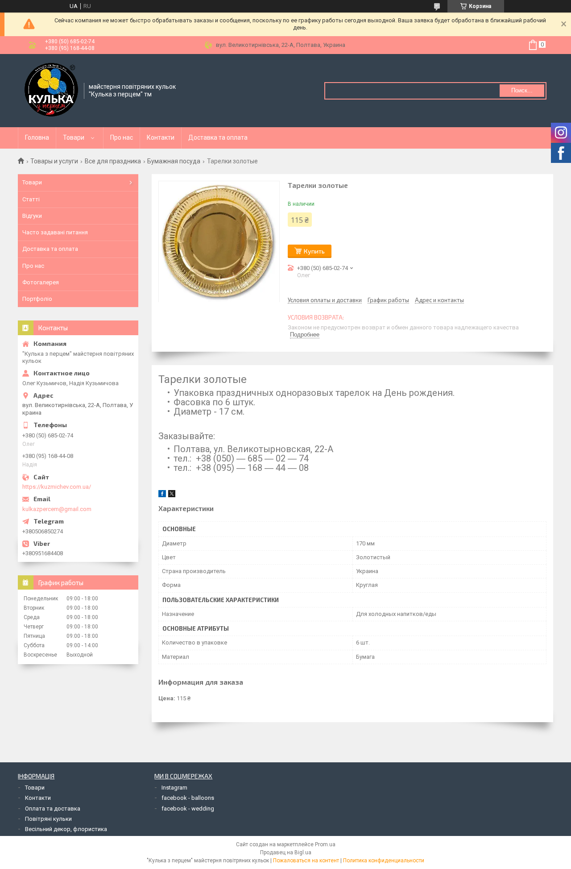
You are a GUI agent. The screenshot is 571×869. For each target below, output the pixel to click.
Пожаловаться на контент (306, 860)
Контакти (160, 137)
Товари (73, 137)
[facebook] (162, 495)
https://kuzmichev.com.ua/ (56, 486)
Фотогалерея (40, 282)
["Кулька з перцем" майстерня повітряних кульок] (51, 89)
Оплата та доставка (52, 808)
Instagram (174, 787)
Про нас (121, 137)
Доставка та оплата (218, 137)
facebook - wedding (187, 808)
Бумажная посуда (173, 161)
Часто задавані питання (55, 232)
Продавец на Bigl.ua (285, 852)
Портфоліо (37, 298)
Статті (31, 199)
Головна (37, 137)
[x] (171, 495)
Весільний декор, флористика (66, 829)
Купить (314, 251)
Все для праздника (113, 161)
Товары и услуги (54, 161)
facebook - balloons (187, 797)
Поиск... (522, 90)
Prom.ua (325, 844)
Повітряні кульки (48, 818)
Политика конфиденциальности (383, 860)
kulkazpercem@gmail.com (56, 509)
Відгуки (32, 215)
